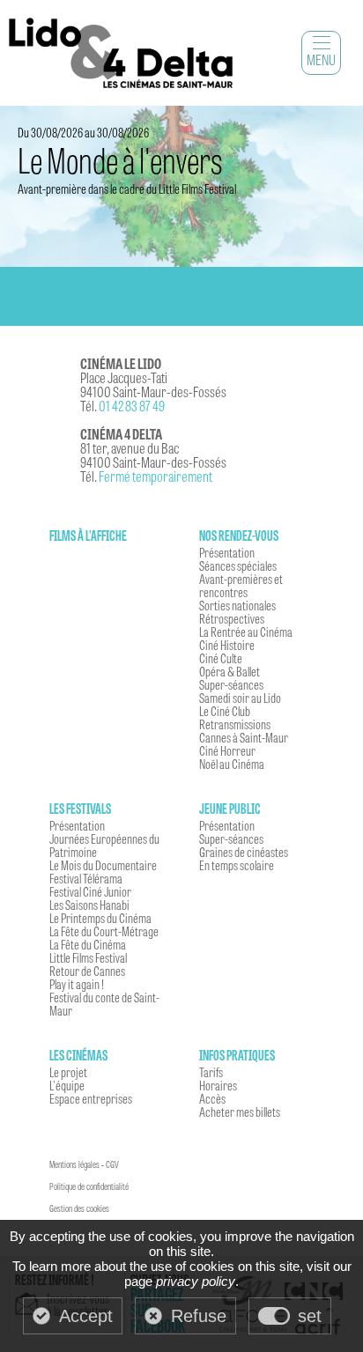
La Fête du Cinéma (87, 944)
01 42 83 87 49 (132, 405)
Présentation (227, 552)
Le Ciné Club (224, 711)
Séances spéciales (238, 565)
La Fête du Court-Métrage (104, 931)
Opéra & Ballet (229, 671)
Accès (212, 1098)
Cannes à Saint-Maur (243, 737)
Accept (86, 1316)
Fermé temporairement (155, 476)
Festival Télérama (85, 878)
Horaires (218, 1085)
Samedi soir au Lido (240, 697)
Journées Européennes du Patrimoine (104, 845)
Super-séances (231, 684)
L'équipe (67, 1085)
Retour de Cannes (87, 970)
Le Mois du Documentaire (103, 865)
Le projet (68, 1072)
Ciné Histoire (227, 645)
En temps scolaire (236, 865)
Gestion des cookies (79, 1208)
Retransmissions (234, 724)
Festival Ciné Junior (90, 891)
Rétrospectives (231, 618)
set (310, 1316)
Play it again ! (76, 984)
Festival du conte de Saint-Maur (104, 1003)
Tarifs (211, 1072)
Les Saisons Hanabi (89, 904)
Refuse (198, 1316)
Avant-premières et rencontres (241, 585)
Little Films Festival (88, 957)
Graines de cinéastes (243, 852)
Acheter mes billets (239, 1111)
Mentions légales (74, 1164)
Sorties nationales (237, 605)
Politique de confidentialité (89, 1186)
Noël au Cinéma (231, 763)
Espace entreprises (90, 1098)
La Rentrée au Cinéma (246, 631)
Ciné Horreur (227, 750)
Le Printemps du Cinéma (100, 918)
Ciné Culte (220, 658)
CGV (112, 1164)
